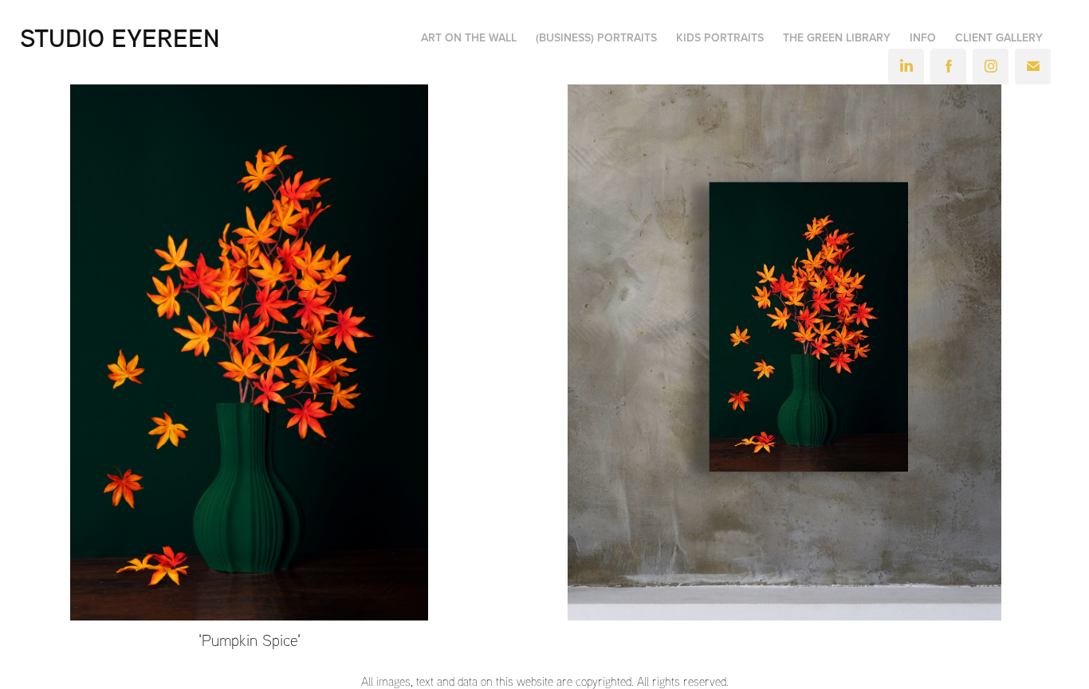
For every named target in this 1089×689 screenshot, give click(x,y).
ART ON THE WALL (469, 37)
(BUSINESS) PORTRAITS (596, 37)
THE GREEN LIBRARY (836, 37)
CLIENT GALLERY (999, 37)
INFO (923, 37)
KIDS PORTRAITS (720, 37)
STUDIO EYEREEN (120, 37)
